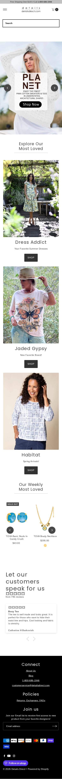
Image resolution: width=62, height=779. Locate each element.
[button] (28, 639)
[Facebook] (4, 756)
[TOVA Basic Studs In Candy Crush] (17, 517)
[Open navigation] (5, 9)
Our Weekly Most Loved (31, 487)
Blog (31, 676)
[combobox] (31, 23)
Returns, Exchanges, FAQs (31, 700)
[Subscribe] (55, 726)
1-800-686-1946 (30, 680)
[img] (33, 593)
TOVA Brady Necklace (45, 536)
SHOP (31, 257)
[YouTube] (8, 756)
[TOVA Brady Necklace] (45, 517)
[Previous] (7, 88)
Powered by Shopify (38, 769)
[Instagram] (14, 756)
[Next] (54, 88)
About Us (31, 671)
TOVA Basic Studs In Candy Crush (17, 537)
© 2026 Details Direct (14, 769)
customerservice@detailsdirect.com (31, 685)
